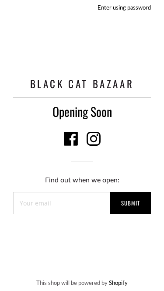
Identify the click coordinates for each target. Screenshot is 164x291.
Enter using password (124, 7)
